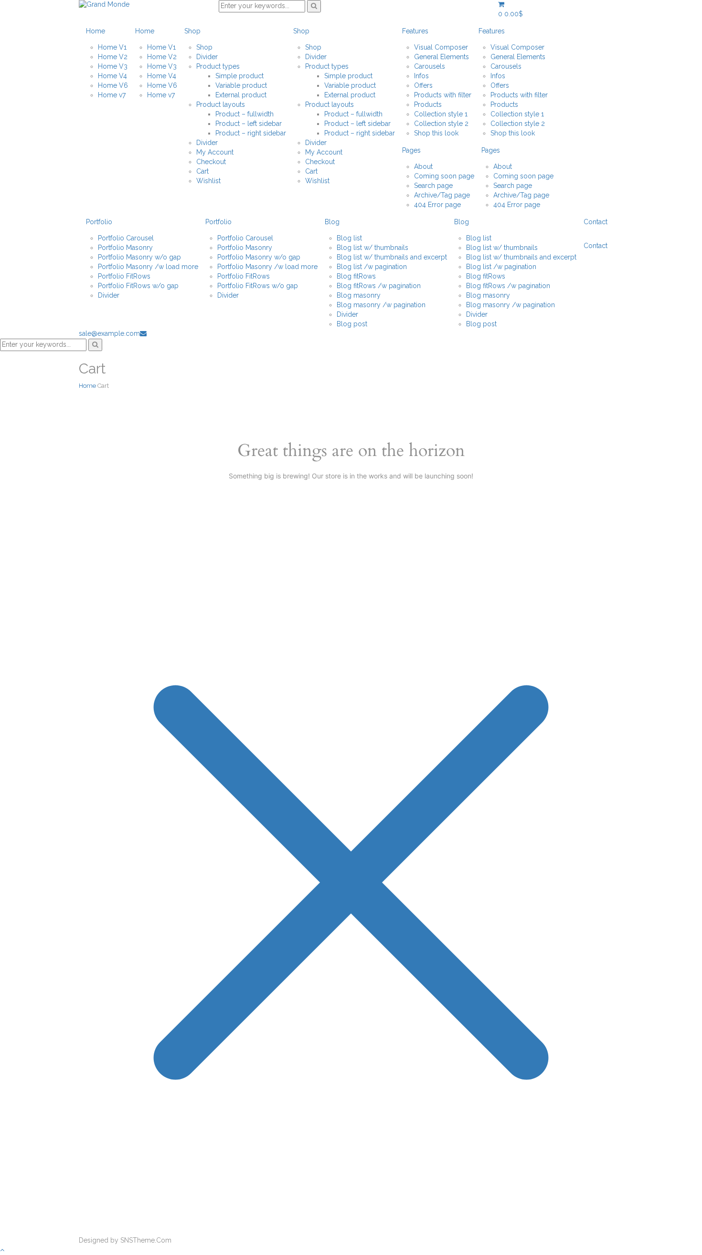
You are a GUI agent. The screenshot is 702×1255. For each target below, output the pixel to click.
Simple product (239, 76)
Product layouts (220, 104)
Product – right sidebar (250, 133)
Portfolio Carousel (126, 238)
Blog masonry (359, 295)
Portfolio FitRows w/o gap (138, 286)
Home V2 (113, 57)
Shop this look (436, 133)
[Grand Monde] (104, 4)
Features (415, 31)
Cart (202, 171)
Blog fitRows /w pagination (379, 286)
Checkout (211, 162)
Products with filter (442, 95)
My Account (215, 152)
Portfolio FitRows (124, 276)
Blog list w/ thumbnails (372, 247)
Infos (421, 76)
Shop (192, 31)
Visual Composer (441, 47)
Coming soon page (444, 176)
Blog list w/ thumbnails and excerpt (392, 257)
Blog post (352, 324)
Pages (411, 150)
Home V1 (112, 47)
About (423, 166)
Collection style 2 (441, 123)
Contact (595, 222)
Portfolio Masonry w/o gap (139, 257)
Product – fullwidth (244, 114)
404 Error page (437, 204)
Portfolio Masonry (125, 247)
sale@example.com (109, 333)
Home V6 (113, 85)
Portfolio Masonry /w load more (148, 266)
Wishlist (208, 181)
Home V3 (113, 66)
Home (95, 31)
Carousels (429, 66)
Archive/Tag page (442, 195)
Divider (207, 57)
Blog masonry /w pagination (381, 305)
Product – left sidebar (248, 123)
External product (240, 95)
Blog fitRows (356, 276)
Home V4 (112, 76)
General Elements (441, 57)
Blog (332, 222)
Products (428, 104)
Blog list (349, 238)
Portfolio (99, 222)
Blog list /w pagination (372, 266)
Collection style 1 (441, 114)
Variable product (241, 85)
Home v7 (112, 95)
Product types (218, 66)
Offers (423, 85)
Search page (433, 185)
